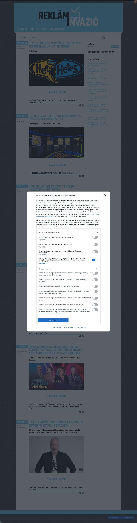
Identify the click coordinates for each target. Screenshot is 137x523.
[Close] (105, 196)
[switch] (95, 237)
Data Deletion (56, 327)
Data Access (68, 327)
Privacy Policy (80, 327)
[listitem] (68, 232)
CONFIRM (53, 320)
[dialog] (68, 261)
